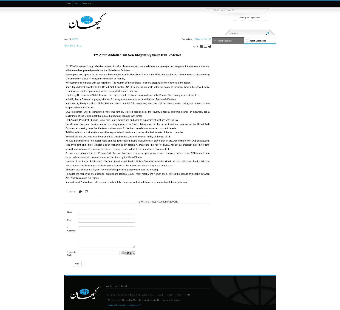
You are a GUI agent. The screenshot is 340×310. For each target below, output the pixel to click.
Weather (170, 295)
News (79, 46)
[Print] (209, 46)
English (216, 10)
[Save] (201, 46)
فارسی (231, 10)
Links (132, 295)
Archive (180, 295)
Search (160, 295)
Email (69, 220)
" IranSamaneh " (134, 305)
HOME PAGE (69, 46)
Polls (152, 295)
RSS (188, 295)
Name (69, 212)
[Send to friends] (205, 46)
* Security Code (71, 253)
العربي (223, 10)
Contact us (122, 295)
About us (111, 295)
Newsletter (142, 295)
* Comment (71, 229)
